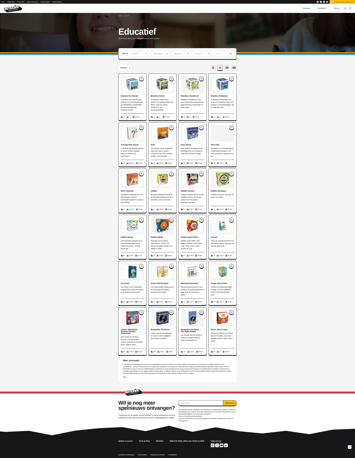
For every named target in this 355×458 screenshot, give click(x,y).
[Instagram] (320, 2)
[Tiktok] (324, 2)
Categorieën (321, 8)
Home (3, 2)
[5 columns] (227, 67)
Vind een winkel (45, 2)
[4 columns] (220, 67)
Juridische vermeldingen (126, 455)
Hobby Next (10, 2)
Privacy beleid (142, 455)
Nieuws (336, 8)
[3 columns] (213, 67)
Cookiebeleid (172, 455)
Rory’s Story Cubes (216, 366)
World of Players (57, 2)
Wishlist (159, 441)
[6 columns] (234, 67)
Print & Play (20, 2)
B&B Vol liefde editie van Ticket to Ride (187, 441)
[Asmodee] (13, 8)
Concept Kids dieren (205, 369)
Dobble (207, 371)
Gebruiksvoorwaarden (158, 455)
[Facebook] (317, 2)
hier (209, 414)
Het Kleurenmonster (147, 373)
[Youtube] (327, 2)
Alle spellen (306, 8)
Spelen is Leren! (125, 441)
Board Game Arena (32, 2)
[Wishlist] (350, 8)
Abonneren (229, 403)
